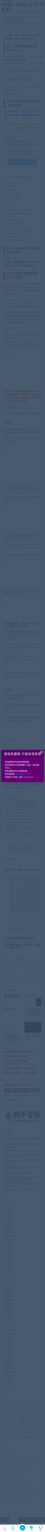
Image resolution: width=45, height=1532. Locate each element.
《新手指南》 (21, 774)
